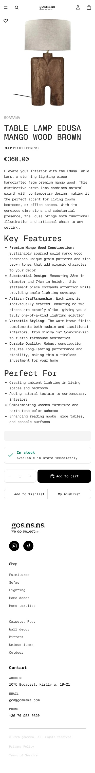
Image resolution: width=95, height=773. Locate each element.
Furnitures (19, 575)
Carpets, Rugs (22, 621)
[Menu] (6, 7)
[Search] (16, 7)
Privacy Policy (21, 747)
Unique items (21, 645)
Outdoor (16, 652)
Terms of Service (23, 755)
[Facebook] (28, 546)
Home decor (19, 598)
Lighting (17, 590)
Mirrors (16, 637)
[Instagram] (14, 546)
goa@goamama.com (24, 700)
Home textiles (22, 606)
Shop (13, 563)
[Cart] (88, 7)
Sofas (14, 582)
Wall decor (19, 629)
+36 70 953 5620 (24, 715)
